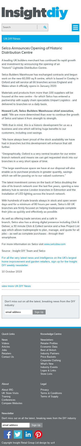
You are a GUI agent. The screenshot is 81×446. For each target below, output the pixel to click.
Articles (6, 346)
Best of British (48, 350)
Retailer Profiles (49, 343)
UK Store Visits (10, 393)
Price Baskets (48, 356)
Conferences (8, 399)
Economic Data (48, 346)
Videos (5, 343)
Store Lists (46, 373)
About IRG (7, 389)
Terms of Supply (49, 396)
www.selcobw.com (55, 244)
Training (6, 396)
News (5, 339)
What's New (46, 363)
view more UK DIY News (16, 285)
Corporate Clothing (50, 360)
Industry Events (49, 367)
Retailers (6, 353)
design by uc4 (47, 442)
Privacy (44, 389)
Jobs (4, 350)
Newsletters (46, 339)
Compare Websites (12, 403)
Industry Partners (49, 353)
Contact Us (8, 356)
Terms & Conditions (51, 393)
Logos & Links (48, 370)
